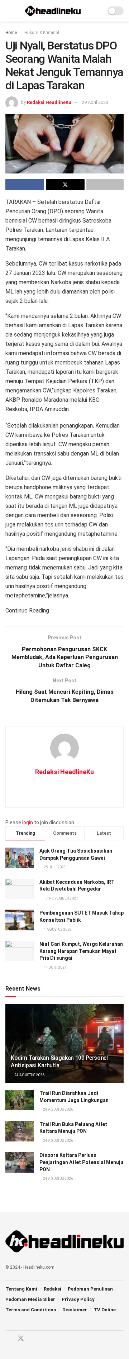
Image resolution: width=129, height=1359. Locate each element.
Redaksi (52, 1289)
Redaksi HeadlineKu (49, 102)
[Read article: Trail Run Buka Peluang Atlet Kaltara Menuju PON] (19, 1131)
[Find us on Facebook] (7, 1339)
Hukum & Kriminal (41, 32)
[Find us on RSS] (45, 1339)
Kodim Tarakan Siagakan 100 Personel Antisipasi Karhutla (59, 1061)
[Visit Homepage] (53, 11)
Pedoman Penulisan (90, 1289)
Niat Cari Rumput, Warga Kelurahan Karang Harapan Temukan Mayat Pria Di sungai (81, 951)
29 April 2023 (95, 102)
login (27, 822)
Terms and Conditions (30, 1309)
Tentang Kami (21, 1289)
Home (11, 32)
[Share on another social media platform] (105, 184)
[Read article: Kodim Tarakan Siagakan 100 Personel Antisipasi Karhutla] (64, 1046)
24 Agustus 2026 (29, 1075)
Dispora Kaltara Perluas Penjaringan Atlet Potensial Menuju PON (81, 1162)
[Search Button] (97, 11)
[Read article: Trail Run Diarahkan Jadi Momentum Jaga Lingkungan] (19, 1100)
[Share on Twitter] (65, 184)
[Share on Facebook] (24, 184)
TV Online (105, 1309)
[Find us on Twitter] (21, 1338)
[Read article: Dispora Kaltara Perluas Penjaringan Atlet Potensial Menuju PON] (19, 1162)
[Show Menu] (8, 11)
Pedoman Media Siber (30, 1299)
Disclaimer (74, 1309)
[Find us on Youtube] (33, 1339)
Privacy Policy (78, 1299)
